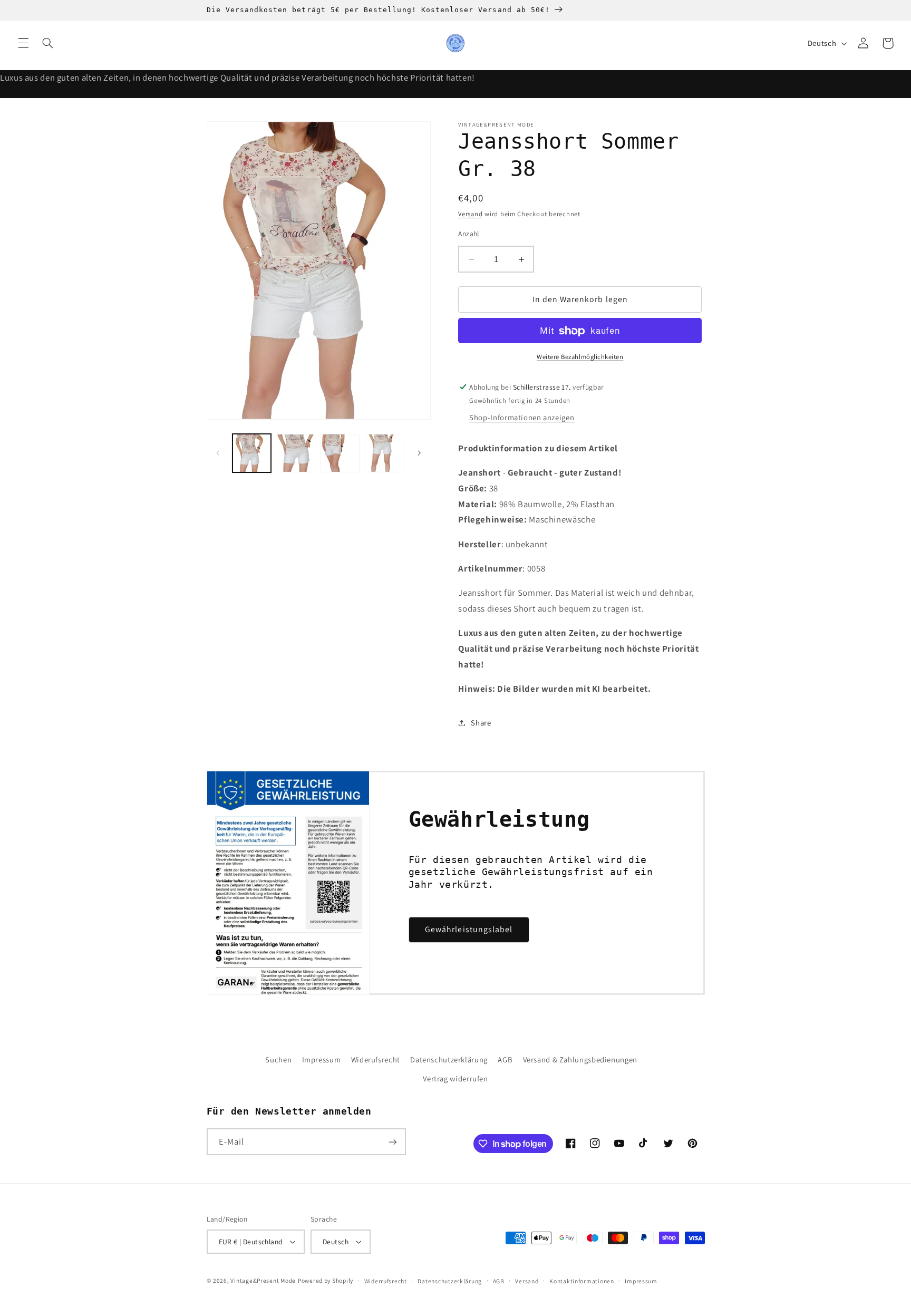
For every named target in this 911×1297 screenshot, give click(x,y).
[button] (23, 43)
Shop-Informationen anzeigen (521, 418)
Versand (470, 214)
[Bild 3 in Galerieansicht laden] (340, 453)
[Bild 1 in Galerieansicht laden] (251, 453)
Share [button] (481, 723)
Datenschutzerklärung (449, 1059)
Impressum (321, 1059)
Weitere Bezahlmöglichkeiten (580, 357)
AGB (505, 1059)
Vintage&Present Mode (263, 1280)
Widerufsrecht (375, 1059)
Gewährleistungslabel (468, 929)
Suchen (278, 1059)
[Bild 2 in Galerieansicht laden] (296, 453)
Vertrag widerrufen (455, 1078)
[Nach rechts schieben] (419, 452)
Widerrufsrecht (385, 1281)
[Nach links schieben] (218, 452)
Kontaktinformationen (581, 1281)
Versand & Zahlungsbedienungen (580, 1059)
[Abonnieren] (392, 1141)
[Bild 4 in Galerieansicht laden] (384, 453)
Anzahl (468, 233)
